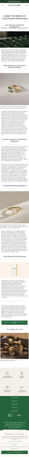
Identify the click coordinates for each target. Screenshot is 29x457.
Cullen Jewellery (12, 28)
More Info (14, 444)
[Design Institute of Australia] (10, 416)
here (11, 316)
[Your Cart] (26, 5)
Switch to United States (14, 452)
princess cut (24, 172)
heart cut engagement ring (12, 171)
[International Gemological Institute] (18, 415)
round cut (6, 174)
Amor (17, 108)
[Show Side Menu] (2, 5)
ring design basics (19, 231)
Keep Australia (14, 448)
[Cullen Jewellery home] (14, 5)
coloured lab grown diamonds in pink (13, 158)
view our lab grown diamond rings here (14, 323)
